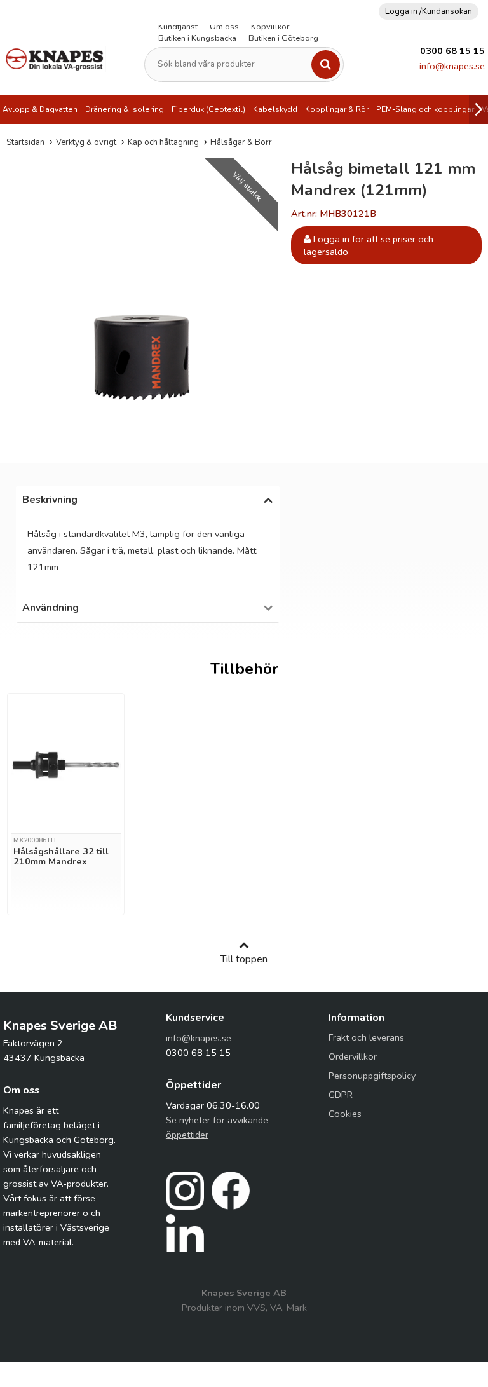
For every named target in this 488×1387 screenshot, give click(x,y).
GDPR (341, 1094)
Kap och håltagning (163, 142)
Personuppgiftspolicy (372, 1075)
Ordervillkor (353, 1056)
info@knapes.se (452, 66)
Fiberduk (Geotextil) (208, 109)
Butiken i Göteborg (283, 38)
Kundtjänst (178, 26)
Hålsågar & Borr (241, 142)
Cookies (345, 1113)
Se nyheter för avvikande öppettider (217, 1127)
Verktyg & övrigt (86, 142)
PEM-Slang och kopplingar (425, 109)
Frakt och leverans (366, 1037)
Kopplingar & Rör (337, 109)
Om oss (224, 26)
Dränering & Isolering (124, 109)
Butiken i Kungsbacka (197, 38)
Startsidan (25, 142)
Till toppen (244, 959)
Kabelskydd (275, 109)
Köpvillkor (270, 26)
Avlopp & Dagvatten (40, 109)
